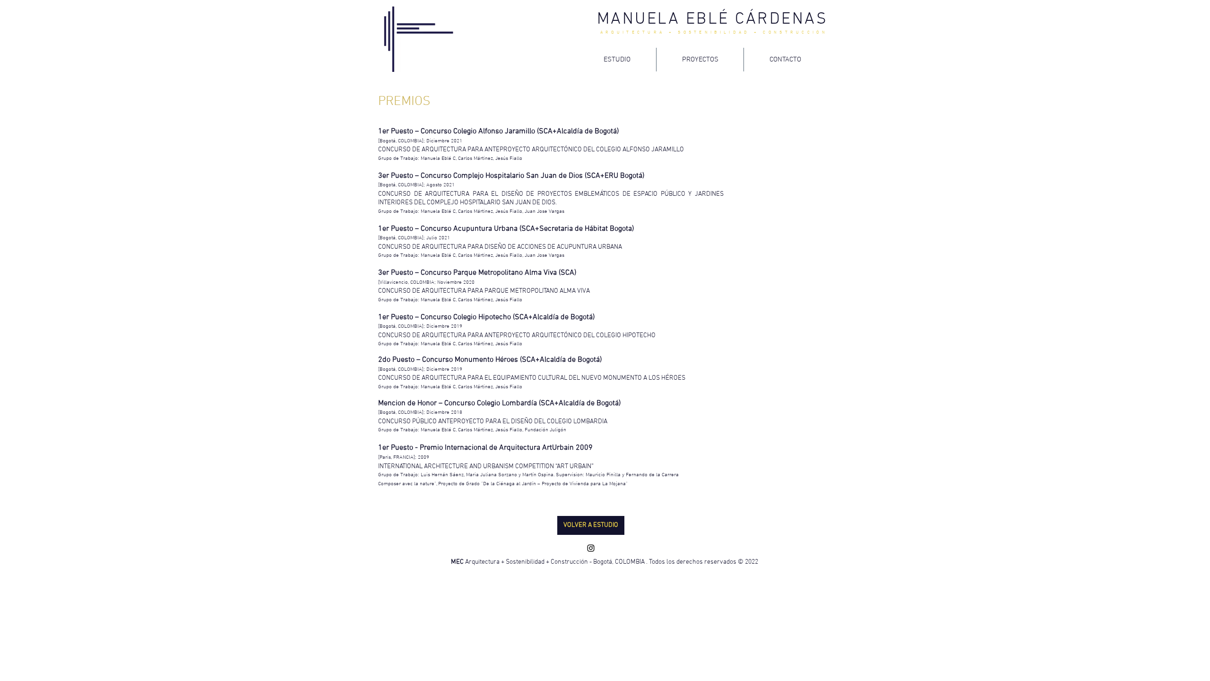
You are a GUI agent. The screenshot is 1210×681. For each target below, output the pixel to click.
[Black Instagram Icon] (591, 548)
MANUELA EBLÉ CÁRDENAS (712, 19)
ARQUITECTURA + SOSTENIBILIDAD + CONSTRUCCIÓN (714, 32)
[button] (590, 525)
